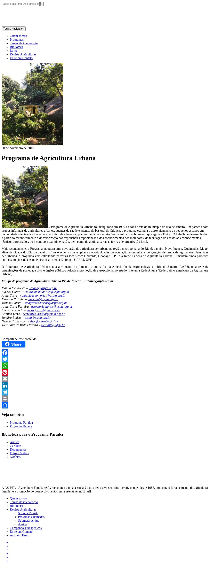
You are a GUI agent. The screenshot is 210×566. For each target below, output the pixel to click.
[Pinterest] (105, 372)
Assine (22, 524)
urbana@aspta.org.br (43, 288)
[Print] (105, 398)
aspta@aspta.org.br (38, 317)
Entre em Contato (21, 58)
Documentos (18, 449)
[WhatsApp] (105, 365)
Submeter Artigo (28, 520)
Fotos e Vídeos (19, 453)
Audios (14, 442)
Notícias (15, 457)
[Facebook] (105, 352)
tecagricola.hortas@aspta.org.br (46, 303)
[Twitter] (105, 359)
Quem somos (18, 36)
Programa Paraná (21, 426)
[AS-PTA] (49, 24)
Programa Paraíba (21, 422)
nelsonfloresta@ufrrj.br (43, 321)
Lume (13, 50)
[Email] (105, 379)
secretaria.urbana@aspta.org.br (44, 314)
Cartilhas (15, 446)
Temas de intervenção (24, 43)
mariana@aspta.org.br (43, 299)
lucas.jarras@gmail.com (43, 310)
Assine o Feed (19, 535)
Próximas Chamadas (31, 517)
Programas (17, 39)
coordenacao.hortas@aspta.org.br (47, 291)
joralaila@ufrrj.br (53, 325)
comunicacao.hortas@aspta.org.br (43, 295)
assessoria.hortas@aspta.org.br (51, 306)
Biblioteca (16, 47)
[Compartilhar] (105, 405)
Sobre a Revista (28, 513)
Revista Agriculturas (23, 54)
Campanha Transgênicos (26, 528)
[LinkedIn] (105, 385)
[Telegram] (105, 392)
